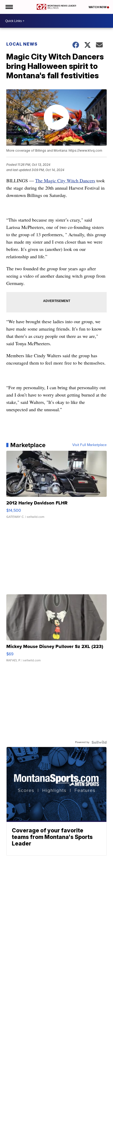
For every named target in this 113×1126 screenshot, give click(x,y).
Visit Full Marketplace (89, 445)
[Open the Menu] (9, 7)
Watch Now (98, 7)
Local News (22, 44)
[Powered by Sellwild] (99, 742)
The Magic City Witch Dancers (65, 180)
